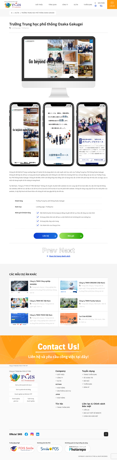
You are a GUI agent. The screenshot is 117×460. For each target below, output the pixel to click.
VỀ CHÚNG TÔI (88, 378)
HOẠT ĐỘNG (61, 388)
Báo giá (71, 236)
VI (95, 3)
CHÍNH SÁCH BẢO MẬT (91, 416)
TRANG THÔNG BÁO (63, 407)
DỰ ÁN (76, 5)
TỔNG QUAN (52, 5)
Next (67, 250)
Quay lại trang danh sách (59, 256)
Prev (49, 250)
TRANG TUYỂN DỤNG (90, 374)
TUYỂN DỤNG (88, 5)
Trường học (25, 28)
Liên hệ (46, 236)
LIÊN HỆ (112, 6)
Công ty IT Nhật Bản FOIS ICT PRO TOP (18, 365)
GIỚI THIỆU (39, 5)
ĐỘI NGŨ (86, 381)
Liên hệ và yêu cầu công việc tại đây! (58, 356)
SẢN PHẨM (101, 3)
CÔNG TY (65, 5)
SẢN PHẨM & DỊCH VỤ (64, 391)
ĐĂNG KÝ (86, 387)
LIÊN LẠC (86, 410)
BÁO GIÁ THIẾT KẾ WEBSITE (92, 413)
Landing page (16, 28)
